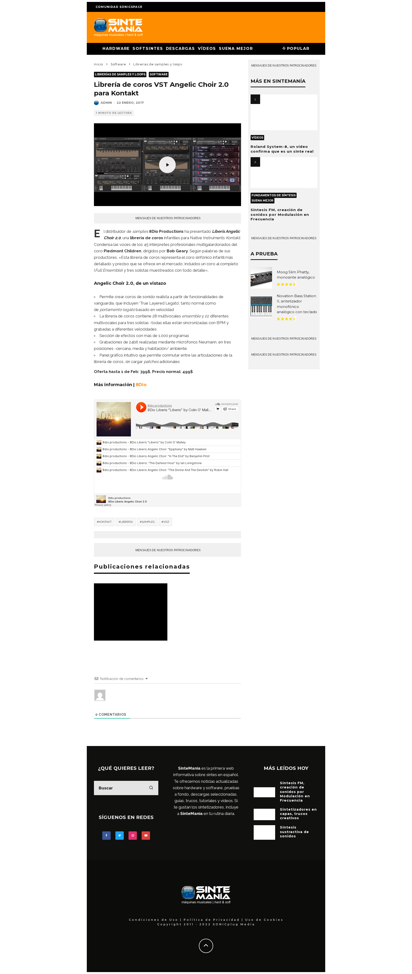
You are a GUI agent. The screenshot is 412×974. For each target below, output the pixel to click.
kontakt (105, 521)
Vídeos (207, 48)
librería (126, 521)
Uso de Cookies (264, 920)
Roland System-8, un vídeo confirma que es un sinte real (282, 149)
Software (159, 74)
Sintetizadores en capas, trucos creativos (298, 813)
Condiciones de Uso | (156, 920)
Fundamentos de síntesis (274, 195)
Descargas (180, 48)
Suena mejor (236, 48)
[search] (151, 788)
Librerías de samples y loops (120, 74)
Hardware (116, 48)
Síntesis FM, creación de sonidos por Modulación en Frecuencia (280, 214)
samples (148, 521)
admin (106, 102)
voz (166, 521)
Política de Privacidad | (214, 920)
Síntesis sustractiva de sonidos (294, 831)
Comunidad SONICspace (119, 7)
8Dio (141, 384)
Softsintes (148, 48)
